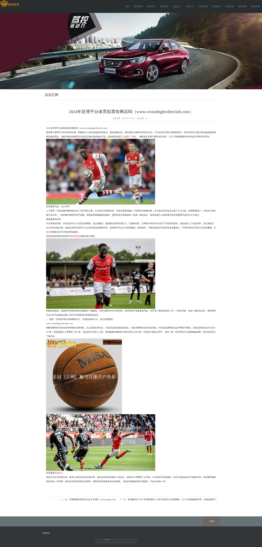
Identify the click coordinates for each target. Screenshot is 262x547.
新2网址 (133, 542)
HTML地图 (133, 540)
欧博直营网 (77, 236)
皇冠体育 (110, 542)
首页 (127, 6)
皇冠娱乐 (216, 6)
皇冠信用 (203, 6)
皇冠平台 (151, 6)
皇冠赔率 (164, 6)
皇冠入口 (177, 6)
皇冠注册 (229, 6)
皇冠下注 (190, 6)
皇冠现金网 (118, 542)
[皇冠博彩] (9, 3)
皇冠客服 (138, 6)
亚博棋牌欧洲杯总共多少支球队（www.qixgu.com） (93, 499)
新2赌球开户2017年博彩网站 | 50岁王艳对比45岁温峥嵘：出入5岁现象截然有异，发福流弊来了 (172, 499)
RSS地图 (124, 540)
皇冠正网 (242, 6)
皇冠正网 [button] (255, 6)
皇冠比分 (59, 473)
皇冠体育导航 (100, 542)
